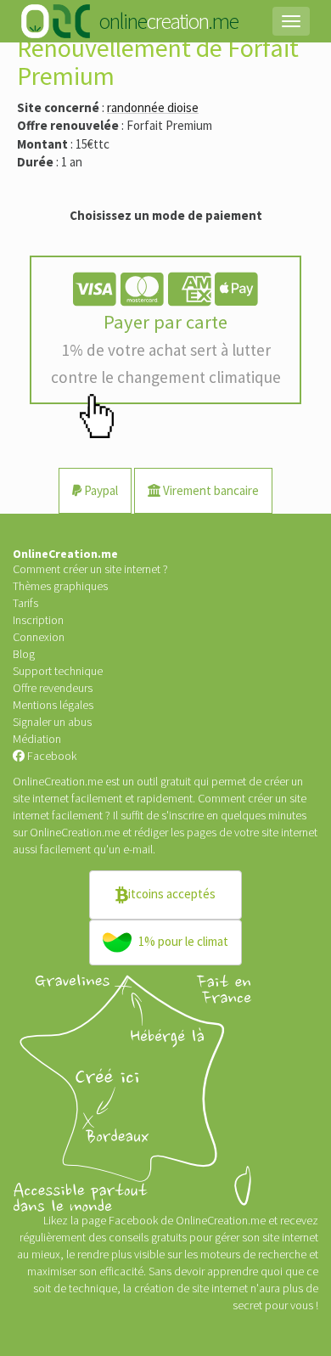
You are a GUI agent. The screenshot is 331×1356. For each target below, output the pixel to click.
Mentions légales (53, 704)
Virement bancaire (209, 490)
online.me (168, 21)
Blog (24, 653)
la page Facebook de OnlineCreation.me (169, 1220)
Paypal (99, 490)
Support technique (58, 670)
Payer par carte (166, 348)
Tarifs (25, 602)
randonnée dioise (153, 107)
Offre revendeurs (53, 687)
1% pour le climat (182, 941)
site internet (289, 832)
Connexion (39, 636)
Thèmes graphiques (60, 586)
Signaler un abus (52, 721)
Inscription (38, 619)
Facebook (50, 755)
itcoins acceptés (172, 894)
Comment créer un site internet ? (90, 569)
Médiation (37, 738)
